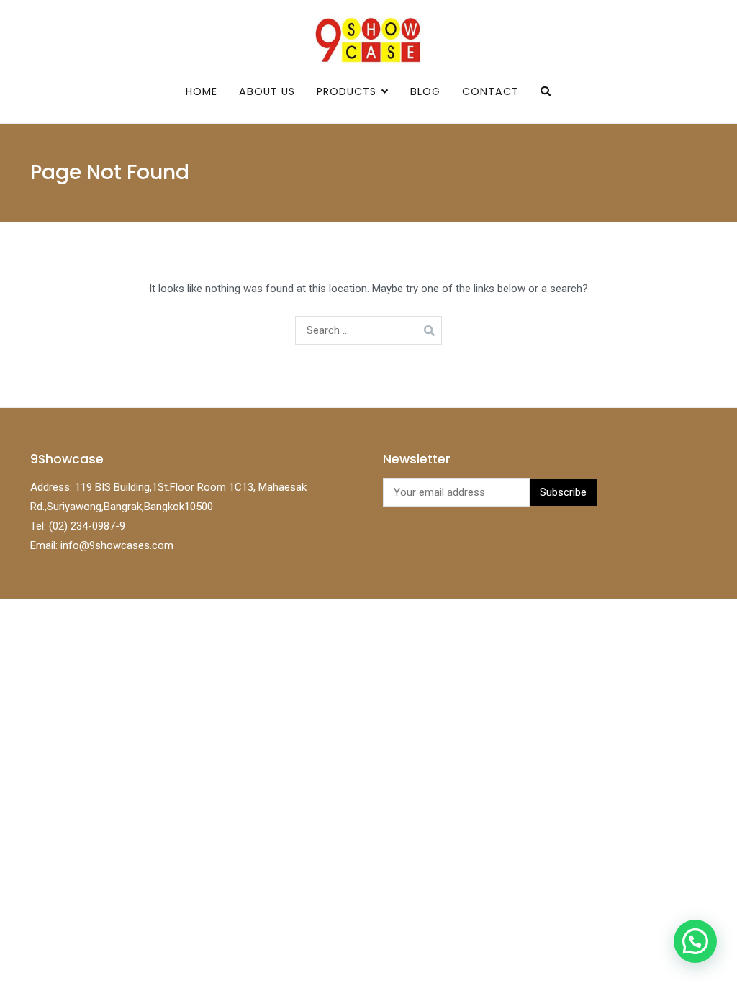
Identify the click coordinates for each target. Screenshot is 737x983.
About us (267, 91)
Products (346, 91)
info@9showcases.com (116, 545)
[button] (695, 941)
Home (201, 91)
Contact (490, 91)
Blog (425, 91)
